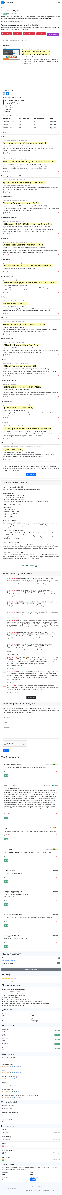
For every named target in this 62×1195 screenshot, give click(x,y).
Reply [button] (6, 775)
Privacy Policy (54, 1190)
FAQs (34, 1190)
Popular (56, 1187)
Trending (29, 1190)
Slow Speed (17, 34)
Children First (8, 108)
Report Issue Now (31, 969)
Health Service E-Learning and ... (14, 100)
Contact (34, 1187)
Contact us (7, 110)
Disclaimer (45, 1190)
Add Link (40, 1187)
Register (7, 112)
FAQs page (21, 1005)
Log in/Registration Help (12, 104)
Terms (39, 1190)
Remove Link (48, 1187)
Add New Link (31, 474)
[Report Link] (58, 132)
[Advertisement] (31, 76)
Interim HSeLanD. (9, 102)
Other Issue (41, 34)
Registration (8, 106)
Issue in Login (6, 34)
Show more (31, 697)
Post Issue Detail (53, 34)
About (29, 1187)
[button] (36, 566)
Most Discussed (9, 1054)
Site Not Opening (29, 34)
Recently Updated (10, 1102)
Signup (33, 1179)
